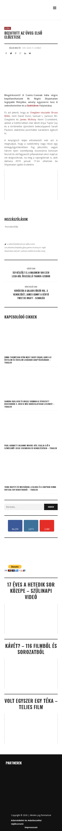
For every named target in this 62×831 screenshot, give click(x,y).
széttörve (31, 251)
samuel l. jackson (20, 251)
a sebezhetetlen (13, 244)
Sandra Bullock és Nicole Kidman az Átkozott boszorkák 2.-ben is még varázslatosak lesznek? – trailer (29, 404)
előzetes (11, 247)
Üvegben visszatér (40, 112)
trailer (38, 251)
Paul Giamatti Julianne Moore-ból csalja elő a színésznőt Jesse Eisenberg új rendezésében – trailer (30, 446)
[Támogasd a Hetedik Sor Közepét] (31, 18)
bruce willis (25, 244)
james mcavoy (33, 247)
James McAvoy (28, 119)
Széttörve (33, 105)
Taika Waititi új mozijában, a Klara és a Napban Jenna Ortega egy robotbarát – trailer (30, 488)
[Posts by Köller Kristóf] (6, 48)
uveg (43, 251)
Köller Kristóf (15, 47)
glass (24, 247)
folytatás (18, 247)
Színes (7, 28)
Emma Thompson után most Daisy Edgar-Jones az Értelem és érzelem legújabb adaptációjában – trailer (27, 360)
